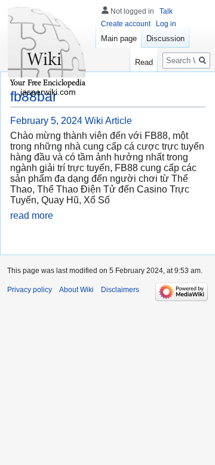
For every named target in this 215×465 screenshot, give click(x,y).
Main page (119, 38)
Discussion (165, 38)
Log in (166, 24)
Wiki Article (108, 121)
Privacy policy (29, 290)
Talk (166, 11)
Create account (125, 24)
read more (31, 215)
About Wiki (76, 290)
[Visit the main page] (48, 47)
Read (144, 62)
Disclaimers (120, 290)
